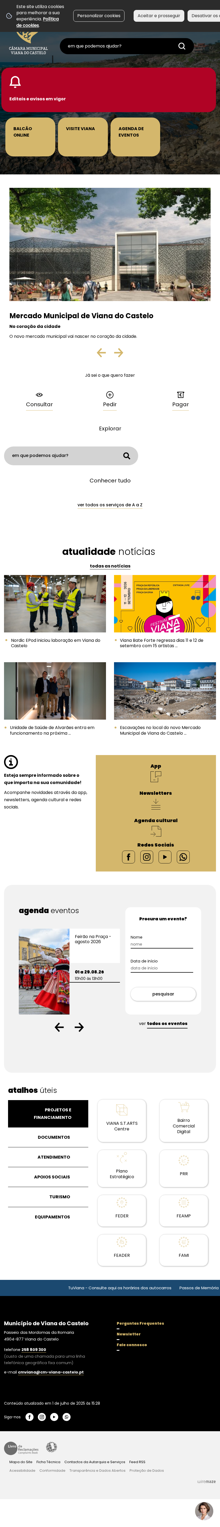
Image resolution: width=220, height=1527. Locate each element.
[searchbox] (127, 46)
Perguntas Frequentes (140, 1323)
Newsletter (129, 1334)
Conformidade (52, 1470)
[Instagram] (146, 857)
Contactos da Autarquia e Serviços (94, 1462)
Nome (136, 937)
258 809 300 (33, 1349)
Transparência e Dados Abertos (97, 1470)
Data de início (144, 961)
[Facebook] (128, 857)
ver (163, 1023)
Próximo (118, 354)
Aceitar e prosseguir (159, 16)
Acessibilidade (51, 1447)
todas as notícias (110, 566)
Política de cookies (37, 22)
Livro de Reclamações (21, 1448)
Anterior (106, 354)
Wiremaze (206, 1481)
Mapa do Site (20, 1462)
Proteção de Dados (147, 1470)
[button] (59, 1027)
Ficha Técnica (48, 1462)
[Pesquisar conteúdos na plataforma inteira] (182, 46)
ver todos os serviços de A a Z (110, 505)
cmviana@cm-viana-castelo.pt (51, 1372)
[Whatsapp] (183, 857)
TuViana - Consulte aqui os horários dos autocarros (83, 1288)
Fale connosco (132, 1344)
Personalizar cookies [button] (98, 16)
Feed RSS (137, 1462)
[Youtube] (165, 857)
